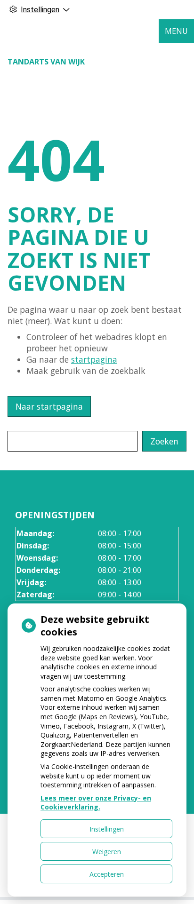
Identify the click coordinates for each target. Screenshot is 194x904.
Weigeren (106, 851)
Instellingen (106, 829)
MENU (176, 31)
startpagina (94, 359)
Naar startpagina (49, 406)
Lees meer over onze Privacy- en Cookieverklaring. (95, 802)
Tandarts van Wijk (46, 61)
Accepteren (106, 874)
